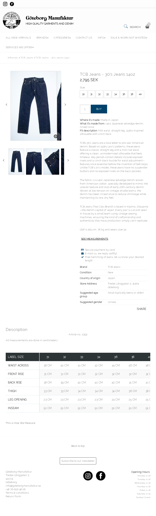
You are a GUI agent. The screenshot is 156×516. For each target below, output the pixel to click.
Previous (6, 104)
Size (82, 87)
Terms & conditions (17, 492)
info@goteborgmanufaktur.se (23, 485)
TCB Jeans (27, 57)
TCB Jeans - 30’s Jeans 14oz (53, 57)
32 (99, 94)
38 (132, 94)
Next (65, 104)
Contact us (84, 37)
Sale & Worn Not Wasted (128, 37)
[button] (56, 136)
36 (124, 94)
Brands (42, 37)
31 (91, 94)
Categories (61, 37)
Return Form (13, 496)
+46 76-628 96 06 (15, 489)
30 (83, 94)
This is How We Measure (20, 423)
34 (115, 94)
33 (107, 94)
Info (101, 37)
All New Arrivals (18, 37)
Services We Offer (19, 47)
